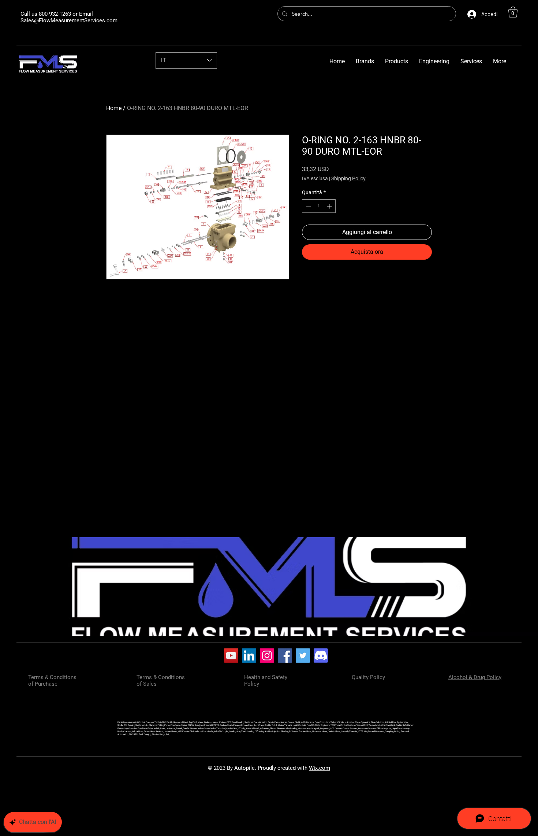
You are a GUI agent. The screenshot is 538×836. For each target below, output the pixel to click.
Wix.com (319, 768)
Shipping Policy (348, 178)
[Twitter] (303, 655)
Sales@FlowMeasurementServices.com (68, 20)
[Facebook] (285, 655)
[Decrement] (307, 206)
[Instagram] (267, 655)
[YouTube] (231, 655)
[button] (513, 12)
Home (114, 108)
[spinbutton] (318, 206)
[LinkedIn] (249, 655)
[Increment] (330, 206)
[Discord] (321, 655)
